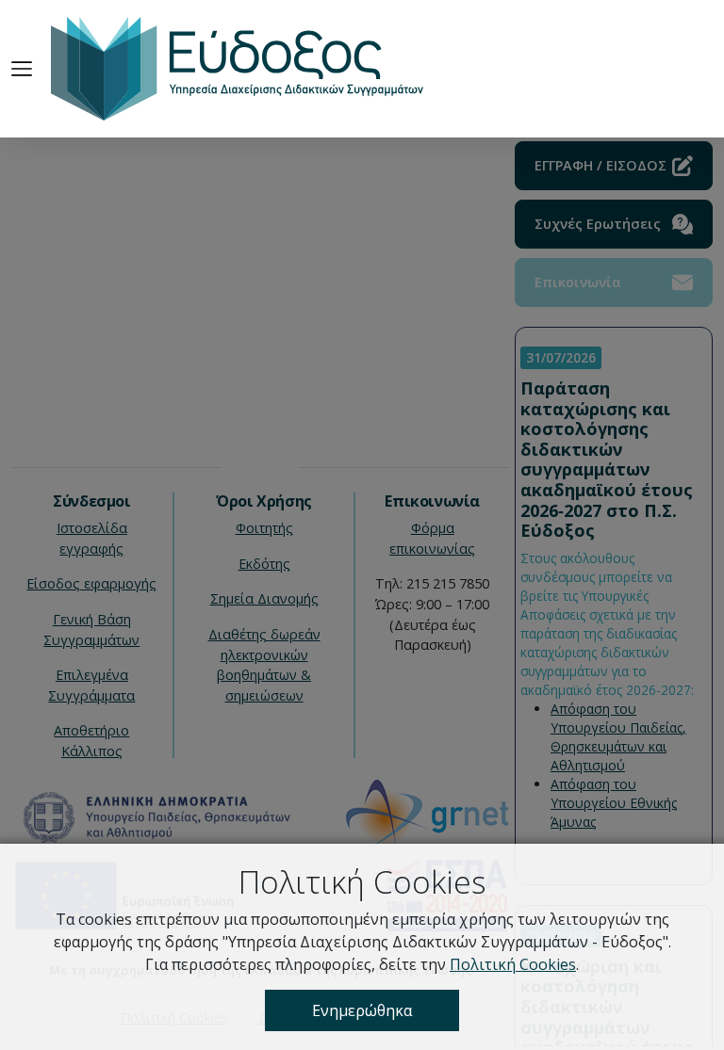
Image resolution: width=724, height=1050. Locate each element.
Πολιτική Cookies (513, 964)
